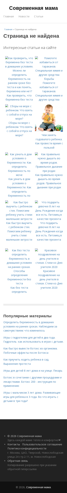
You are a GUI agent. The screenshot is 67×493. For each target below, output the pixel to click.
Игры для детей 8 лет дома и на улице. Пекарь (32, 370)
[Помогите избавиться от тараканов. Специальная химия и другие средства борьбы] (49, 79)
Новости (23, 16)
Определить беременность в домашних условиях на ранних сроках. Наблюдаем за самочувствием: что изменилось (30, 326)
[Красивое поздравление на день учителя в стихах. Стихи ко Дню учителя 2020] (49, 267)
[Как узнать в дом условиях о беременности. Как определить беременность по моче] (19, 175)
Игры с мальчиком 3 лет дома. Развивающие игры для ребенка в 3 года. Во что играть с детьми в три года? (31, 397)
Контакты (13, 444)
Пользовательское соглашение (42, 444)
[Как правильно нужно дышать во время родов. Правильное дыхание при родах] (49, 171)
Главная (8, 16)
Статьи (38, 16)
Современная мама (33, 7)
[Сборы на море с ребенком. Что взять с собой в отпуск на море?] (19, 118)
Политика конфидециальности (26, 448)
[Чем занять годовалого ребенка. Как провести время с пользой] (49, 131)
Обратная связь (17, 461)
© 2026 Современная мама (24, 436)
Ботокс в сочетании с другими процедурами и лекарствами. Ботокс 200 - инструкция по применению (32, 381)
